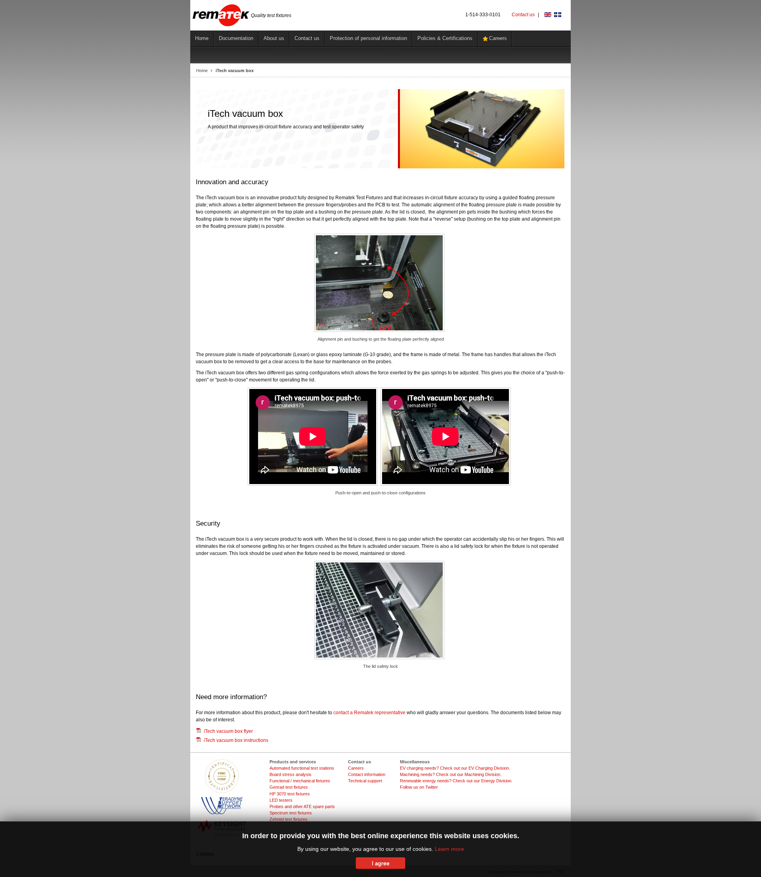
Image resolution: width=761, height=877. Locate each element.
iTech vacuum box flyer (228, 731)
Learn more (449, 849)
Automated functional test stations (302, 768)
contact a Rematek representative (369, 712)
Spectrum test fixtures (291, 812)
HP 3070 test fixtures (290, 793)
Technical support (365, 780)
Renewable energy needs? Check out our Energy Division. (456, 780)
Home (202, 70)
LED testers (281, 800)
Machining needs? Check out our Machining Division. (450, 774)
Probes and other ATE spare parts (302, 806)
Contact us (523, 14)
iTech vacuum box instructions (236, 740)
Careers (356, 768)
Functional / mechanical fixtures (300, 780)
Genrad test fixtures (289, 787)
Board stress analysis (291, 774)
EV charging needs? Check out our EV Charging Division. (455, 768)
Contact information (366, 774)
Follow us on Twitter (419, 787)
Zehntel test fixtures (289, 819)
